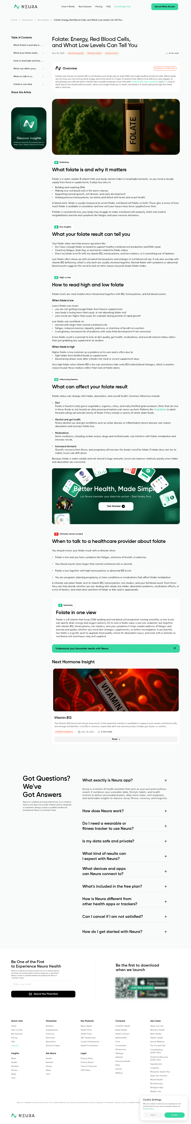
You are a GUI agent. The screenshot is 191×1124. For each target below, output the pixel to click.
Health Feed (86, 1034)
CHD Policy (85, 1070)
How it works (16, 1030)
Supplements (52, 1030)
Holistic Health (156, 1038)
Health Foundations (89, 1046)
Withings (119, 1053)
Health (14, 1062)
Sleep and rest (156, 1026)
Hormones (50, 1038)
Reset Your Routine (158, 1076)
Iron (165, 82)
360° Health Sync (88, 1038)
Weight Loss (155, 1091)
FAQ (108, 7)
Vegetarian (160, 409)
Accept (175, 1115)
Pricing (98, 7)
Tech (13, 1078)
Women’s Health (157, 1030)
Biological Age (157, 1088)
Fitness (14, 1070)
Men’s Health (155, 1034)
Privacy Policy (148, 1109)
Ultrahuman (120, 1050)
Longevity (154, 1068)
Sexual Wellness (157, 1042)
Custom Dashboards (90, 1042)
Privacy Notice (87, 1062)
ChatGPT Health (122, 1026)
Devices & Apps (53, 1046)
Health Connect (122, 1034)
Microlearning (156, 1084)
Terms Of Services (89, 1066)
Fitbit (117, 1065)
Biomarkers (51, 1042)
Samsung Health (122, 1061)
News (13, 1058)
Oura (117, 1042)
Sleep (13, 1074)
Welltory (119, 1073)
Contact (15, 1046)
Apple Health (121, 1030)
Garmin (118, 1069)
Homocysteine (151, 82)
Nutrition (15, 1066)
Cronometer (120, 1046)
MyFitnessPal (121, 1038)
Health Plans (86, 1030)
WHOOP (119, 1057)
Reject (153, 1115)
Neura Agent (86, 1026)
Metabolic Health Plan (160, 1072)
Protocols (50, 1034)
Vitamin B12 (137, 82)
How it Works (68, 7)
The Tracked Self (157, 1046)
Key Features (17, 1034)
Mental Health (156, 1080)
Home (13, 1026)
